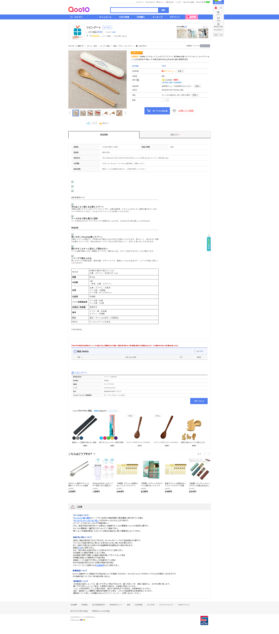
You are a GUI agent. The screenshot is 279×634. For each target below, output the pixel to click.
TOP (215, 35)
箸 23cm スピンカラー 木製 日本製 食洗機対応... (112, 442)
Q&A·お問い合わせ (120, 36)
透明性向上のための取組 (101, 611)
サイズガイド (218, 29)
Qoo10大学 (200, 2)
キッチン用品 (105, 46)
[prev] (69, 113)
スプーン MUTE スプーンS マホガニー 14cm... (139, 442)
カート (218, 15)
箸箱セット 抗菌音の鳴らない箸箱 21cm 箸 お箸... (85, 442)
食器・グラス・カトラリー (122, 46)
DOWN (221, 35)
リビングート (93, 27)
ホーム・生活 (92, 46)
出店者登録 (139, 605)
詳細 (179, 71)
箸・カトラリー (141, 46)
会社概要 (73, 605)
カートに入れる (160, 110)
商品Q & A (175, 134)
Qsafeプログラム (184, 605)
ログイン (140, 2)
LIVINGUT (135, 57)
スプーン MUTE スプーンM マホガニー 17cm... (167, 442)
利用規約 (84, 605)
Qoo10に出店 (188, 2)
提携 (128, 605)
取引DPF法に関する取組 (79, 611)
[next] (125, 113)
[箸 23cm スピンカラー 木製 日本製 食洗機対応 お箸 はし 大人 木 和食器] (112, 427)
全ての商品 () (95, 32)
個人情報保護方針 (98, 605)
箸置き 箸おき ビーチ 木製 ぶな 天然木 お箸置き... (194, 442)
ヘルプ (178, 2)
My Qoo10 (150, 2)
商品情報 (104, 134)
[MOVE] (191, 17)
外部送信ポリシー (116, 605)
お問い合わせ (199, 401)
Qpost (171, 2)
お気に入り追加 (186, 110)
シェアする (93, 123)
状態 (78, 357)
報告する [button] (105, 123)
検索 (163, 10)
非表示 (201, 351)
